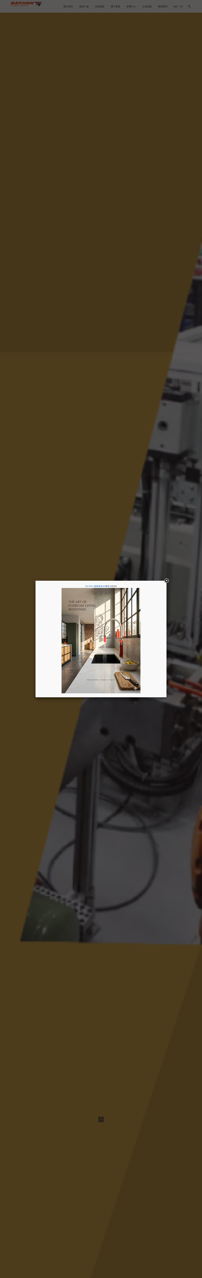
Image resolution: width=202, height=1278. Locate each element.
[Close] (166, 581)
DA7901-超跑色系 (94, 586)
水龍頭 (106, 586)
